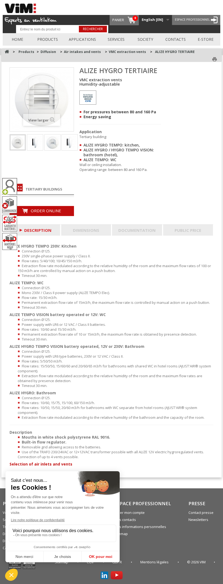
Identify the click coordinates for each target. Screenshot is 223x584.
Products (47, 39)
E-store (205, 39)
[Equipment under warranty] (11, 223)
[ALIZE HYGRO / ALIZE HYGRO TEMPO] (18, 142)
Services (116, 39)
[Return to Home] (7, 51)
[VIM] (22, 7)
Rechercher (93, 29)
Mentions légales (154, 562)
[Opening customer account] (11, 186)
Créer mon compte (129, 512)
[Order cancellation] (11, 204)
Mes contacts (125, 519)
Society (145, 39)
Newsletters (198, 519)
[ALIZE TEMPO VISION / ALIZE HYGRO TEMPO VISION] (52, 142)
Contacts (175, 39)
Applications (82, 39)
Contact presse (200, 512)
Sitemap (121, 533)
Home (17, 39)
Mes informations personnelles (140, 526)
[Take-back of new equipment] (11, 241)
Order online (45, 210)
